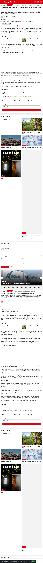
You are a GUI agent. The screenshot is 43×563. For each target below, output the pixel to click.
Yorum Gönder (5, 266)
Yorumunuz (7, 248)
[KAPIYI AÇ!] (11, 194)
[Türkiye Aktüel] (9, 1)
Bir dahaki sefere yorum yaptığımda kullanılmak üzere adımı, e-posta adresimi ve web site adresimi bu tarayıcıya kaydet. (21, 263)
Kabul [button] (33, 561)
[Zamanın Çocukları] (11, 40)
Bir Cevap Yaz (5, 243)
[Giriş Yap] (38, 2)
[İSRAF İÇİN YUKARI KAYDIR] (11, 142)
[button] (35, 2)
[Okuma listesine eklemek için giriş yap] (18, 26)
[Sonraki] (41, 278)
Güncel (5, 16)
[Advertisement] (21, 62)
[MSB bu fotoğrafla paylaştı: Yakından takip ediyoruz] (32, 194)
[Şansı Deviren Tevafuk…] (21, 277)
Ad (2, 258)
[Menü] (2, 2)
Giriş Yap (12, 266)
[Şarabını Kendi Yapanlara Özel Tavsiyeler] (32, 40)
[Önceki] (2, 278)
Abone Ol (21, 109)
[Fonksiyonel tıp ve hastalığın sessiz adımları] (32, 142)
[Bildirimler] (41, 2)
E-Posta (24, 258)
